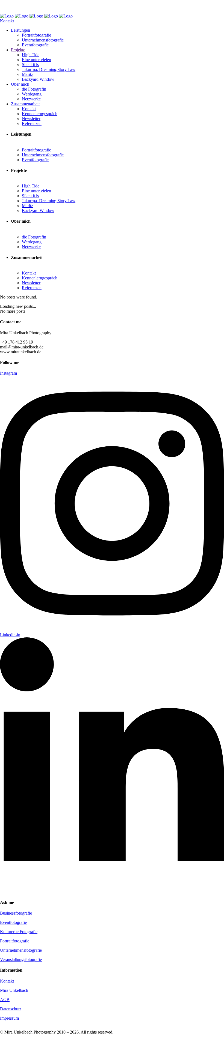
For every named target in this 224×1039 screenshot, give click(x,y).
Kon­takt (7, 981)
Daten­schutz (10, 1009)
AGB (5, 999)
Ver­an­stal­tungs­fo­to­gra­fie (21, 959)
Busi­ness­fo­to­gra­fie (16, 913)
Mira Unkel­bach (14, 990)
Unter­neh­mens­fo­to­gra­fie (21, 950)
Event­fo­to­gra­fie (13, 922)
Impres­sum (9, 1018)
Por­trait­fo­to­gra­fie (14, 941)
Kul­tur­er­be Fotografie (18, 931)
